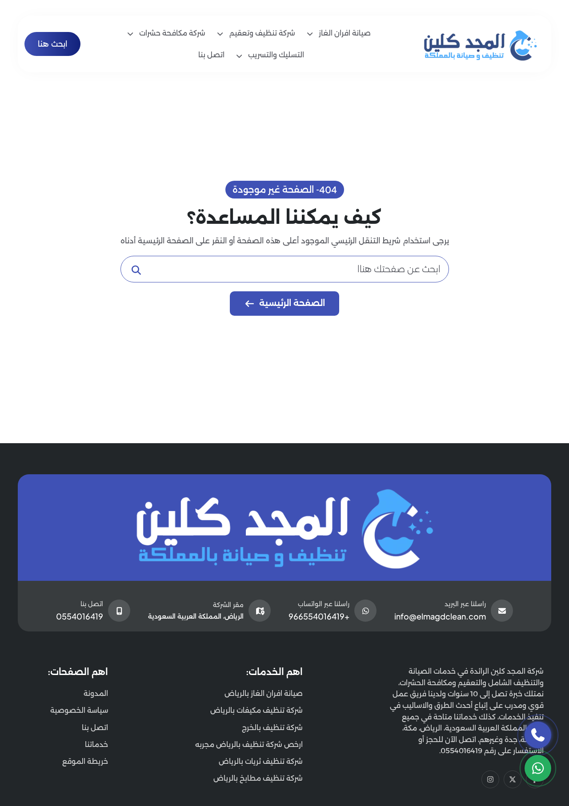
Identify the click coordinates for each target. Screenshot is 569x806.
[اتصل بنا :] (538, 735)
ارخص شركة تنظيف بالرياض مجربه (249, 744)
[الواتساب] (538, 768)
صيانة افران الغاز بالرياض (263, 693)
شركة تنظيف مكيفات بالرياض (256, 710)
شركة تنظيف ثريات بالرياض (261, 761)
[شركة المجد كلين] (285, 527)
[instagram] (490, 779)
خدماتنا (96, 744)
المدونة (96, 693)
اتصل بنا (95, 727)
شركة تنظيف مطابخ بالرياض (258, 778)
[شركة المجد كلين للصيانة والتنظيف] (481, 44)
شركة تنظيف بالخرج (272, 727)
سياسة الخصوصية (79, 710)
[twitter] (512, 779)
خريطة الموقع (85, 761)
